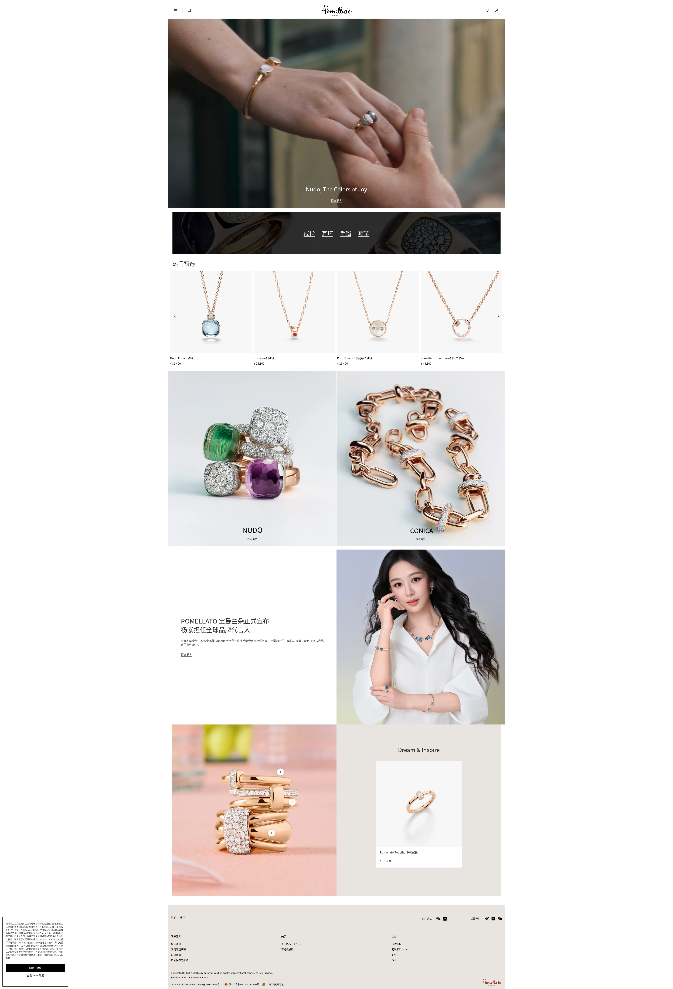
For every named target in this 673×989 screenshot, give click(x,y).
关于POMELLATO (290, 944)
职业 (394, 954)
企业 (394, 960)
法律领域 (397, 944)
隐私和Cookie (399, 949)
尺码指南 (176, 954)
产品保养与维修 (179, 960)
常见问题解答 (178, 949)
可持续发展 (287, 949)
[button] (175, 316)
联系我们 (176, 944)
